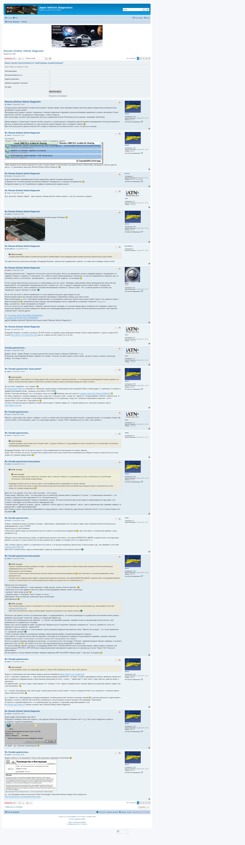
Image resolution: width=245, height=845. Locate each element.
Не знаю (8, 87)
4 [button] (146, 58)
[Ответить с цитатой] (119, 102)
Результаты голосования (58, 96)
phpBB (73, 816)
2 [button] (140, 58)
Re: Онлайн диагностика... (17, 412)
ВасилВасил (129, 246)
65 (133, 435)
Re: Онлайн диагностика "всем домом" (23, 369)
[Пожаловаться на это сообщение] (116, 102)
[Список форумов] (21, 9)
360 (134, 287)
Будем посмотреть (12, 79)
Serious (127, 173)
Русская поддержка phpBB (77, 819)
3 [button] (143, 58)
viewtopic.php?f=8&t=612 (16, 389)
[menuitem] (15, 17)
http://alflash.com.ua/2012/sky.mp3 (24, 335)
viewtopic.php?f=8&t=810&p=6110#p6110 (95, 393)
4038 (134, 116)
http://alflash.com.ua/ (13, 405)
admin (127, 283)
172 (134, 201)
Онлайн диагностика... (15, 348)
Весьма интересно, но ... (14, 75)
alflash (14, 54)
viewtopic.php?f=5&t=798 (14, 547)
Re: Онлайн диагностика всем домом (22, 461)
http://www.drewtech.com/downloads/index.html (22, 797)
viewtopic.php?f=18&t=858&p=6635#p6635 (25, 315)
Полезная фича (11, 71)
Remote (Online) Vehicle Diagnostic (24, 51)
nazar (126, 198)
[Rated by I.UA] (122, 832)
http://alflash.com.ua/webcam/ (72, 674)
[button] (149, 58)
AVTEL (127, 433)
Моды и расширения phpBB (77, 822)
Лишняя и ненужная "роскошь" (16, 83)
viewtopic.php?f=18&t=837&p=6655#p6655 (22, 318)
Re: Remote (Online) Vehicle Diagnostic (22, 133)
